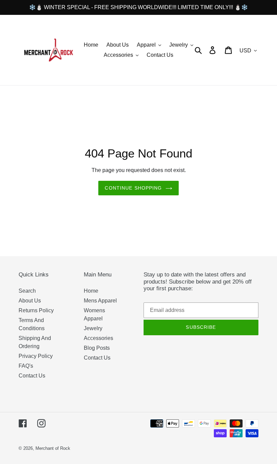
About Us (30, 300)
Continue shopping (133, 188)
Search (27, 291)
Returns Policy (36, 310)
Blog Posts (97, 348)
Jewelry (93, 328)
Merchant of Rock (52, 448)
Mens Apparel (100, 300)
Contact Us (32, 375)
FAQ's (26, 366)
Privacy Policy (36, 356)
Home (91, 291)
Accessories (98, 338)
